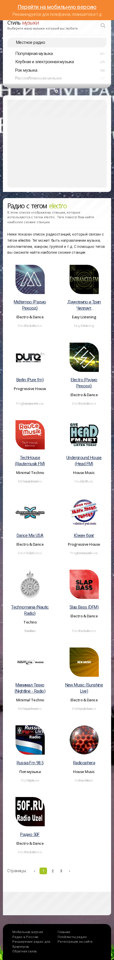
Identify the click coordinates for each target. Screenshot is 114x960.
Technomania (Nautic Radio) (30, 610)
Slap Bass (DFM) (84, 607)
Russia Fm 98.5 (30, 762)
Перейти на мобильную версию (57, 7)
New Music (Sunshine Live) (84, 688)
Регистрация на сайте (75, 942)
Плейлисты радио (72, 937)
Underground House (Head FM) (84, 460)
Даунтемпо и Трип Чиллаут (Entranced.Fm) (84, 305)
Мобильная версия (27, 932)
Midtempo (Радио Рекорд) (30, 305)
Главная (64, 932)
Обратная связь (24, 951)
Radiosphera (84, 762)
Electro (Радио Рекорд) (84, 383)
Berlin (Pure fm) (30, 379)
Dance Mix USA (30, 535)
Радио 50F (30, 834)
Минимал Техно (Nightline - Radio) (30, 688)
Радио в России (25, 937)
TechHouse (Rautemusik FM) (30, 460)
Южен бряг (84, 535)
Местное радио (30, 42)
